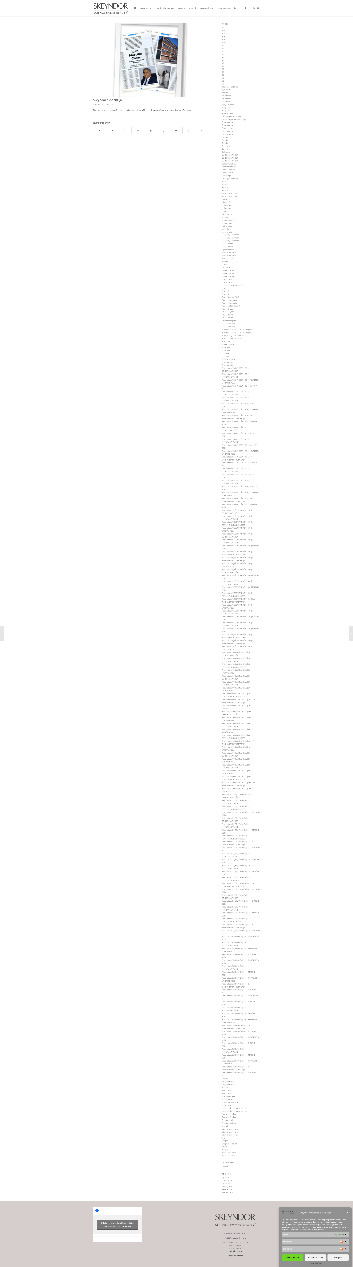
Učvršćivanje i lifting (230, 1129)
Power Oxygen (228, 309)
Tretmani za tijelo (229, 1123)
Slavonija (226, 1087)
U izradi (225, 1126)
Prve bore (226, 347)
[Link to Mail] (258, 8)
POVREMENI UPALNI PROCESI (234, 285)
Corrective (226, 146)
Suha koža (226, 1105)
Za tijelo (225, 1149)
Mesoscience (227, 243)
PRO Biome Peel (228, 323)
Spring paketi (227, 1099)
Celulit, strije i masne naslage (234, 119)
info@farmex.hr (235, 1251)
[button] (347, 1212)
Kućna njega (227, 226)
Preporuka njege (229, 320)
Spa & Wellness (228, 1096)
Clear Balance (227, 131)
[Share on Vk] (176, 130)
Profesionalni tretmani (231, 338)
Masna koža (227, 232)
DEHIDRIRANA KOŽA (230, 155)
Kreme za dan (228, 220)
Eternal (225, 187)
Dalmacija (226, 152)
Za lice (224, 1146)
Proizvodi (226, 341)
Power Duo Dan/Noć (230, 297)
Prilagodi (338, 1257)
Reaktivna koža (228, 359)
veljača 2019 (227, 1189)
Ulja (223, 1138)
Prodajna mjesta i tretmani (233, 335)
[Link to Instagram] (250, 8)
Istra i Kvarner (228, 214)
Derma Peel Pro (228, 169)
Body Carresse (228, 104)
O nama (225, 264)
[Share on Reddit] (189, 130)
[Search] (235, 8)
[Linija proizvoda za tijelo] (351, 633)
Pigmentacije (227, 279)
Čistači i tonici (227, 128)
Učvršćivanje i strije (230, 1135)
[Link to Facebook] (245, 8)
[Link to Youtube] (254, 8)
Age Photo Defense (230, 87)
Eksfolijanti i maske (230, 178)
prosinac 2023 (227, 1180)
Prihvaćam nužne (315, 1257)
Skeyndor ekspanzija (107, 100)
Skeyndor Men (228, 1081)
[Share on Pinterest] (138, 130)
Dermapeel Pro (228, 172)
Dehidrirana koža (229, 164)
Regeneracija (227, 362)
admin (110, 104)
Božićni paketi (227, 113)
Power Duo (226, 294)
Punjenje (225, 353)
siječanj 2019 (227, 1192)
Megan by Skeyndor (230, 235)
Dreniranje (226, 175)
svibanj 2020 (227, 1186)
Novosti (225, 261)
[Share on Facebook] (99, 130)
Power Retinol (227, 315)
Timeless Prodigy (229, 1114)
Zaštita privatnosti (315, 1263)
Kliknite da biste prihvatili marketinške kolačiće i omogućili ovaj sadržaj (117, 1224)
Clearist (225, 137)
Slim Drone (226, 1090)
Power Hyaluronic (229, 300)
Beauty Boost (227, 101)
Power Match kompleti (231, 306)
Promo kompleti (228, 344)
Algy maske (226, 89)
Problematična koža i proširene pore (237, 329)
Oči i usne (226, 267)
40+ (223, 57)
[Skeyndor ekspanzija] (150, 60)
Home (224, 211)
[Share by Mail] (201, 130)
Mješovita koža (228, 249)
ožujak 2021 (227, 1183)
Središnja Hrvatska (230, 1102)
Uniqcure (225, 1140)
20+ (223, 27)
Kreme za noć (227, 223)
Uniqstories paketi (229, 1144)
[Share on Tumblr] (163, 130)
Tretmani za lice (228, 1120)
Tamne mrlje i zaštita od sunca (234, 1108)
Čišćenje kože (227, 122)
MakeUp (225, 229)
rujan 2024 (226, 1177)
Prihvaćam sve (292, 1257)
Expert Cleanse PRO (230, 193)
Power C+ (226, 288)
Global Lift (226, 199)
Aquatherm (226, 95)
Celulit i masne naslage (231, 116)
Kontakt (225, 217)
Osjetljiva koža (228, 270)
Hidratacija (226, 205)
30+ (223, 42)
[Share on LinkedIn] (150, 130)
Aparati (225, 92)
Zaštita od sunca (229, 1152)
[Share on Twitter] (112, 130)
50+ (223, 72)
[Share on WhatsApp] (125, 130)
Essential (225, 181)
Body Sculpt (227, 107)
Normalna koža (228, 258)
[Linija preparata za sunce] (2, 633)
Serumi (225, 1078)
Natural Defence (229, 252)
